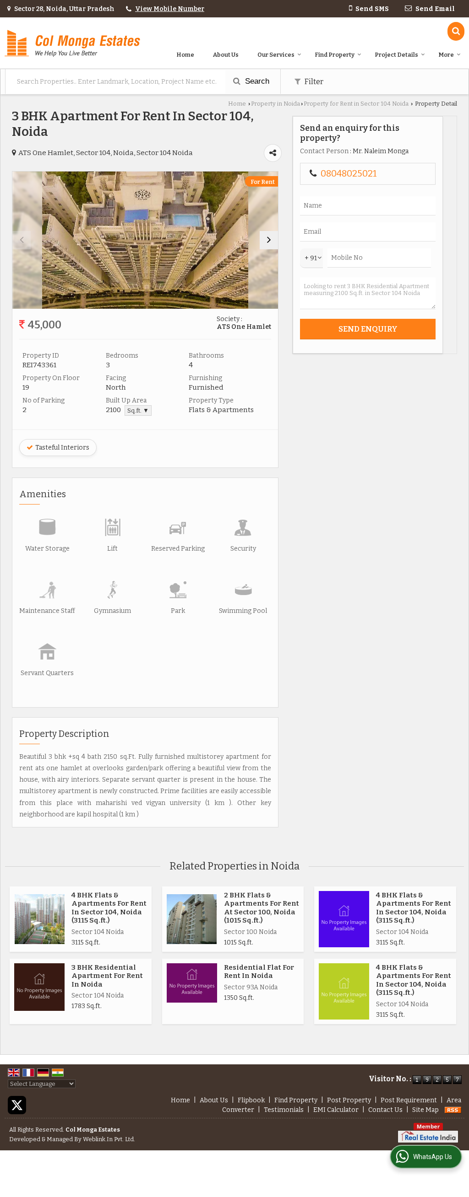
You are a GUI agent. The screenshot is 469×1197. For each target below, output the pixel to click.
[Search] (455, 31)
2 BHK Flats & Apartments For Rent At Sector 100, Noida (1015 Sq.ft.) (261, 907)
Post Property (349, 1100)
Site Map (425, 1110)
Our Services (275, 54)
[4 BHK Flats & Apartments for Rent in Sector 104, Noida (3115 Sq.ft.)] (40, 919)
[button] (169, 9)
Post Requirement (409, 1100)
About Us (226, 54)
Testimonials (284, 1110)
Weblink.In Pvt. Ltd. (109, 1139)
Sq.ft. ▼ (138, 410)
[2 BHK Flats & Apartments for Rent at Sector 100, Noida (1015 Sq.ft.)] (192, 919)
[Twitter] (17, 1105)
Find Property (334, 54)
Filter (313, 81)
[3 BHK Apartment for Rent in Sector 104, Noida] (145, 240)
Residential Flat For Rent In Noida (259, 971)
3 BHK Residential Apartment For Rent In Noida (107, 975)
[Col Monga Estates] (72, 43)
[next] (269, 240)
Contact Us (385, 1110)
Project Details (396, 54)
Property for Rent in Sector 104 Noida (356, 103)
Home (185, 54)
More (446, 54)
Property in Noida (275, 103)
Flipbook (251, 1100)
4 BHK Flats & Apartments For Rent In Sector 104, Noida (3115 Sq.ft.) (109, 907)
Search (256, 81)
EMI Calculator (336, 1110)
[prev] (21, 240)
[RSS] (453, 1110)
